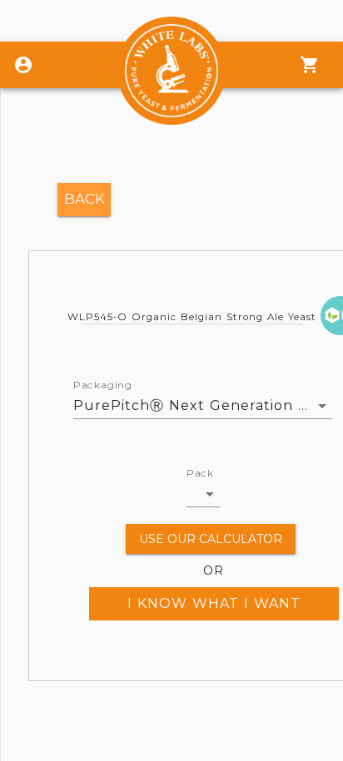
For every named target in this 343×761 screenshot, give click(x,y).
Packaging (102, 385)
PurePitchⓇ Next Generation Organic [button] (202, 405)
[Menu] (310, 65)
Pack (200, 473)
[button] (203, 494)
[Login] (23, 65)
